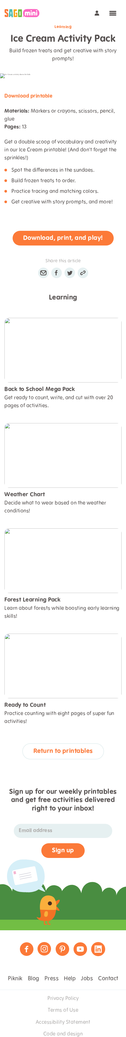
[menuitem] (22, 13)
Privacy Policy (63, 998)
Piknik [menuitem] (15, 979)
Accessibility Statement (63, 1022)
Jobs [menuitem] (87, 979)
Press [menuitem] (52, 979)
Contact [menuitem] (108, 979)
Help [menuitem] (70, 979)
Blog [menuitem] (33, 979)
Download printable (28, 96)
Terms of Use (63, 1010)
